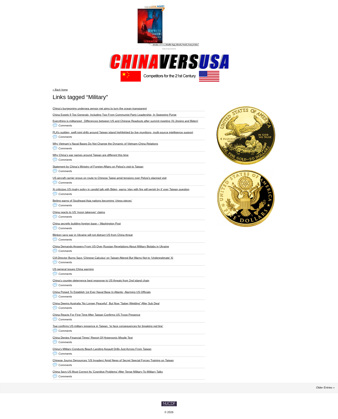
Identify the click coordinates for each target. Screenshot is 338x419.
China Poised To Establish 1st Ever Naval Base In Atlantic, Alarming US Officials (102, 292)
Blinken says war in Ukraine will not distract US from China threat (93, 234)
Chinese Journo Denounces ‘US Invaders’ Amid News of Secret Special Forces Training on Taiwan (113, 360)
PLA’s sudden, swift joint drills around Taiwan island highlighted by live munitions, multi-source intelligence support (123, 132)
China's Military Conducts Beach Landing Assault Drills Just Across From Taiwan (102, 349)
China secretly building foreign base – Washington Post (87, 223)
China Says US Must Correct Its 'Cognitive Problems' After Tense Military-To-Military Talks (108, 371)
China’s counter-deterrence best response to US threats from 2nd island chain (101, 280)
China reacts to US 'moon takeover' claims (79, 212)
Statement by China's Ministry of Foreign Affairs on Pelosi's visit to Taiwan (98, 166)
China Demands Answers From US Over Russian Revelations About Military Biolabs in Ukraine (111, 246)
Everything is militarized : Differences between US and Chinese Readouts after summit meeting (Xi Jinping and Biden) (125, 121)
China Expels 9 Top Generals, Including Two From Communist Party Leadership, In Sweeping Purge (114, 114)
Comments (65, 125)
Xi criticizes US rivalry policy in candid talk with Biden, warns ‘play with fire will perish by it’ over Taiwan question (121, 189)
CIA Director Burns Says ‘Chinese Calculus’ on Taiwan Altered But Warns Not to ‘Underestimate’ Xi (113, 257)
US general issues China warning (73, 269)
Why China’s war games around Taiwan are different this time (91, 155)
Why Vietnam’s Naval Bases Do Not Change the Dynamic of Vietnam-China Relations (105, 143)
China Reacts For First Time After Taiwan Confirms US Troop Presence (96, 314)
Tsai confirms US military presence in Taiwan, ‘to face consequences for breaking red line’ (108, 326)
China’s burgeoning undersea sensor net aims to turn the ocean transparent (100, 108)
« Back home (60, 89)
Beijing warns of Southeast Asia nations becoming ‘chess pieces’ (92, 200)
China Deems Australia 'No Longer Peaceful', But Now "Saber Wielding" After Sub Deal (106, 303)
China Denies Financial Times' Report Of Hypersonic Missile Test (93, 337)
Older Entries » (325, 387)
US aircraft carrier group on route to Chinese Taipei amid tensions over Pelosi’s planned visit (109, 177)
